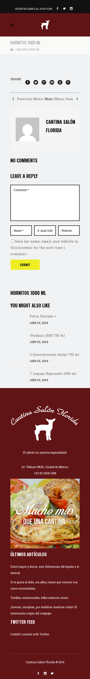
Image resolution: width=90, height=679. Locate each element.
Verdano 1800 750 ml (47, 335)
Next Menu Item (59, 98)
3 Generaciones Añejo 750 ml (54, 354)
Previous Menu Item (34, 98)
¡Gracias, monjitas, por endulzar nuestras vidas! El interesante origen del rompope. (43, 610)
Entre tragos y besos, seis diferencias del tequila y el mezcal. (44, 570)
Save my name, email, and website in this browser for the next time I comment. (44, 247)
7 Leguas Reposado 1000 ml (53, 373)
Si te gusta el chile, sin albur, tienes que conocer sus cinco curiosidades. (44, 585)
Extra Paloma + (43, 316)
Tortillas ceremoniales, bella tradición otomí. (39, 598)
